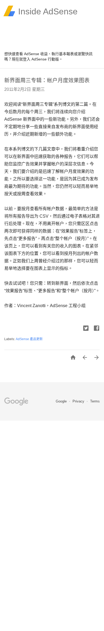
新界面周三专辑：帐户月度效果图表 (47, 80)
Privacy (79, 401)
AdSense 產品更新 (29, 339)
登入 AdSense (35, 59)
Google (62, 401)
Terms (95, 401)
